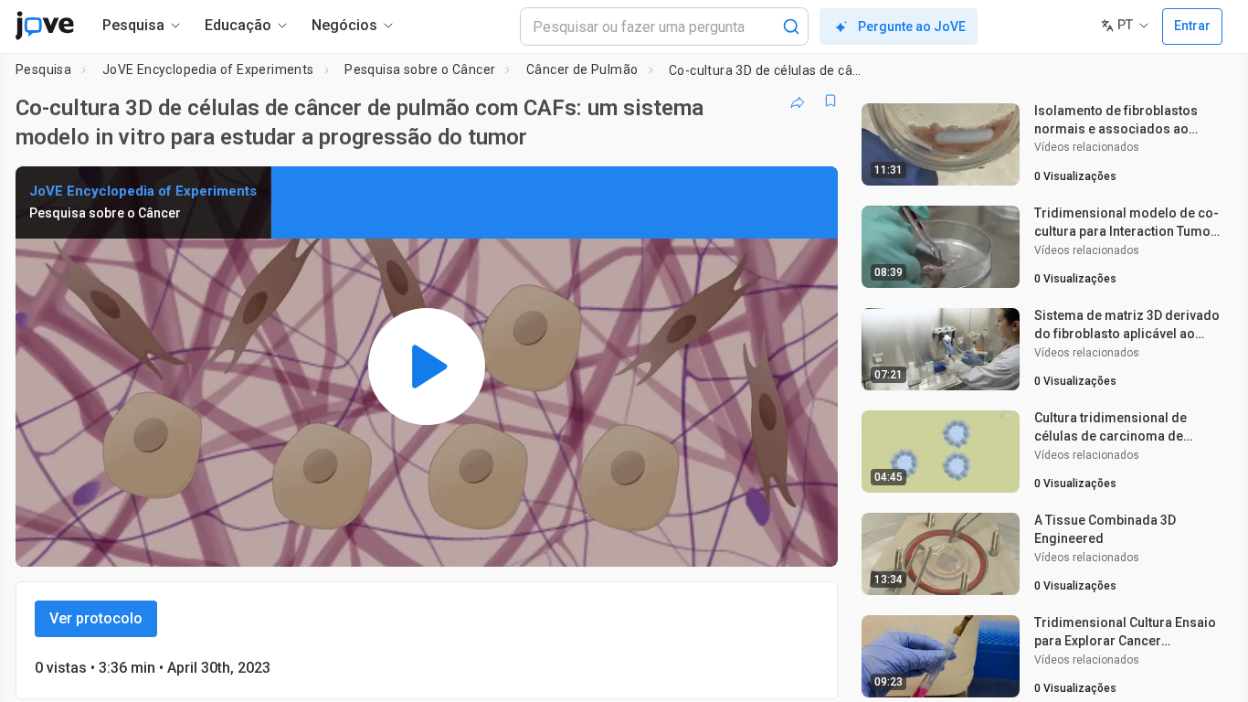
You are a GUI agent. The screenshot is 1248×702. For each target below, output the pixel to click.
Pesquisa (43, 69)
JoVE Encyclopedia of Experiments (208, 69)
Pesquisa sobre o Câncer (419, 69)
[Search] (791, 26)
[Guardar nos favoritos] (830, 100)
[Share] (797, 100)
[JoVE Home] (44, 25)
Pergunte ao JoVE (912, 26)
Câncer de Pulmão (582, 69)
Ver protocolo (96, 618)
